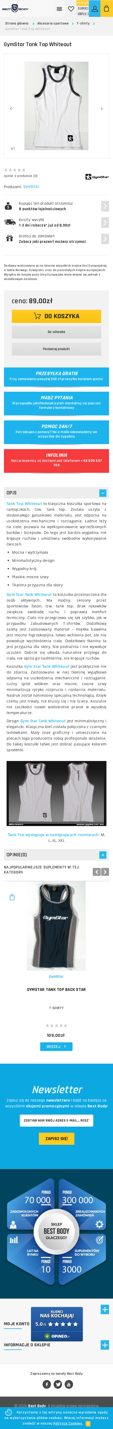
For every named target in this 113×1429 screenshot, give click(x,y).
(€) (83, 8)
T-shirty (83, 23)
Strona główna (16, 23)
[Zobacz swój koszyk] (106, 8)
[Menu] (59, 8)
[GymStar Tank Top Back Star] (56, 926)
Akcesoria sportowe (53, 23)
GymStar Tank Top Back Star (56, 990)
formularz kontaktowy (56, 407)
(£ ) (83, 14)
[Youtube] (68, 1384)
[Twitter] (57, 1384)
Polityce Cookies (67, 1423)
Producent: (13, 186)
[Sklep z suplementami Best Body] (15, 6)
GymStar (31, 186)
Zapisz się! (56, 1139)
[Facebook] (46, 1384)
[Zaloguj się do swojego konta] (95, 8)
